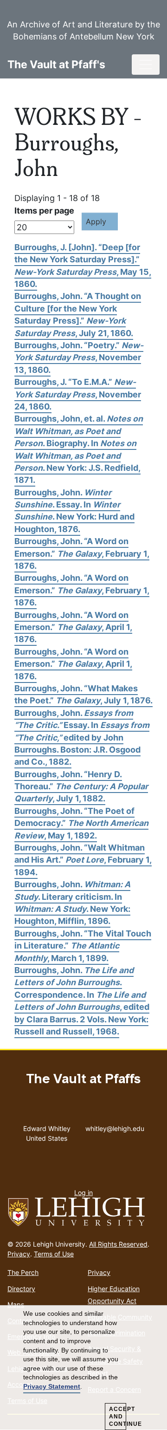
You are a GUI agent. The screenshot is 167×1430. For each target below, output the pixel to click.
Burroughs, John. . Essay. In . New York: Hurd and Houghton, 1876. (74, 511)
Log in (83, 1192)
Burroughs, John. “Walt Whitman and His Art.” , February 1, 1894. (83, 860)
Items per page (44, 210)
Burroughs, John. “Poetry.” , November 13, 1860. (78, 357)
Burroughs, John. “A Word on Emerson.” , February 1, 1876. (81, 553)
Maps (15, 1304)
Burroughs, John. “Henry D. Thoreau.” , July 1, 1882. (81, 786)
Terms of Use (54, 1253)
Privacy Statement (51, 1386)
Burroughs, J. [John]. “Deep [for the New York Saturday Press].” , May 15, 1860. (82, 265)
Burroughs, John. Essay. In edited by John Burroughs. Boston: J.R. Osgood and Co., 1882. (81, 737)
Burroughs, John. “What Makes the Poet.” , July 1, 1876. (83, 694)
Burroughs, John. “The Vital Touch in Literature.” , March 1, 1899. (82, 946)
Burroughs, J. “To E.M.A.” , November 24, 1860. (77, 394)
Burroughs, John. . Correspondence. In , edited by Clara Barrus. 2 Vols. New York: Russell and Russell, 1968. (81, 1000)
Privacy (18, 1253)
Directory (21, 1288)
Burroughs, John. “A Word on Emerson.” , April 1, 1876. (73, 627)
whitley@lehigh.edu (114, 1126)
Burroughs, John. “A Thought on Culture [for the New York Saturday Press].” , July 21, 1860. (77, 314)
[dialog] (83, 1368)
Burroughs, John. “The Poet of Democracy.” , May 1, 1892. (81, 823)
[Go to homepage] (83, 1212)
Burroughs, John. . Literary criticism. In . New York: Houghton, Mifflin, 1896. (72, 902)
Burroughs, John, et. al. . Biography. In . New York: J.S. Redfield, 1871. (78, 449)
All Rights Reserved (118, 1244)
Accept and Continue (117, 1416)
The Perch (23, 1272)
